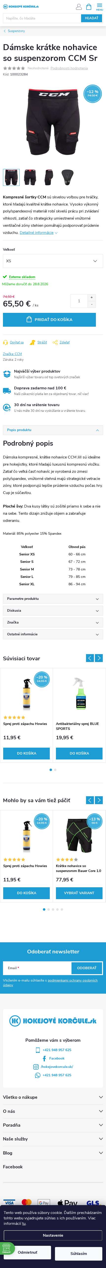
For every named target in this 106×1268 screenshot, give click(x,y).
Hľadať (91, 18)
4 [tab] (57, 909)
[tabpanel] (26, 715)
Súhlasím (79, 1253)
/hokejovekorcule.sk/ (57, 1066)
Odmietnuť (27, 1252)
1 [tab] (51, 770)
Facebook (57, 1058)
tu (24, 1223)
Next (99, 658)
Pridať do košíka (53, 319)
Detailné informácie (36, 232)
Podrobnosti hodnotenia (69, 68)
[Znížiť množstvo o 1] (92, 304)
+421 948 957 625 (57, 1050)
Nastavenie (53, 1235)
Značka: (12, 354)
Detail (79, 893)
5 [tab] (62, 909)
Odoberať (87, 968)
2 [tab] (55, 770)
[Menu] (99, 6)
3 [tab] (53, 909)
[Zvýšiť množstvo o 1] (92, 297)
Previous (90, 658)
